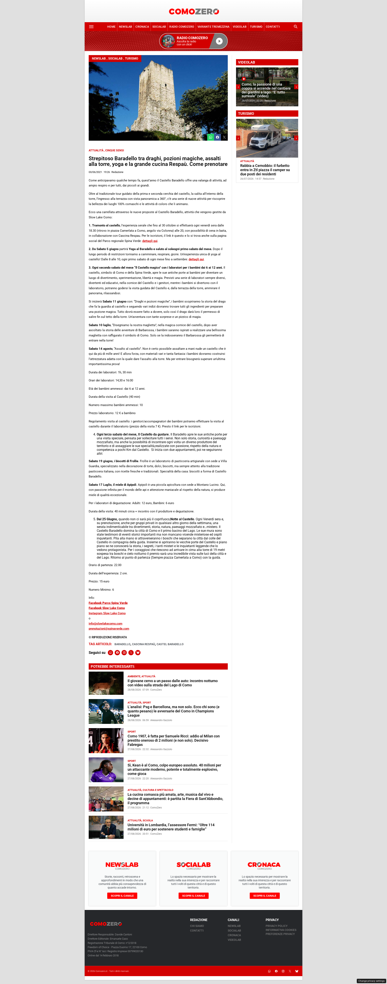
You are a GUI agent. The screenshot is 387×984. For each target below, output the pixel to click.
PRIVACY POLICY (277, 925)
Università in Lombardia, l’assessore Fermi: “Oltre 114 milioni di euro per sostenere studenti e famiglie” (171, 827)
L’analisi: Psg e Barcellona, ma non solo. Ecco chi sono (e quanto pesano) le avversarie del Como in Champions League (174, 711)
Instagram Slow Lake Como (107, 613)
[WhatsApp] (110, 652)
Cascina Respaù (143, 644)
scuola (148, 820)
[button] (193, 41)
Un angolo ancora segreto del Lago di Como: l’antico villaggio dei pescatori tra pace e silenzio (265, 170)
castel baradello (170, 644)
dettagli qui (149, 241)
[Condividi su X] (224, 137)
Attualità (96, 150)
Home (111, 26)
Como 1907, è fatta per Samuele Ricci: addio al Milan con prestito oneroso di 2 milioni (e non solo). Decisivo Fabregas (174, 740)
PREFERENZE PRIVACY (280, 934)
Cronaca (142, 26)
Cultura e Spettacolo (158, 789)
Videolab (240, 26)
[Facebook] (117, 652)
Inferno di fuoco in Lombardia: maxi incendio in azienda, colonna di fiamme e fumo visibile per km (266, 90)
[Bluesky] (137, 652)
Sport (147, 702)
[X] (131, 652)
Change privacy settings (371, 981)
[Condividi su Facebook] (217, 137)
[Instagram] (124, 652)
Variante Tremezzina (213, 26)
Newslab (125, 26)
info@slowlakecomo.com (105, 623)
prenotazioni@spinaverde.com (109, 628)
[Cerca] (295, 26)
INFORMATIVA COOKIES (281, 930)
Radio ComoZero (181, 26)
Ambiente (134, 676)
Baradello (122, 644)
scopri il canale (122, 895)
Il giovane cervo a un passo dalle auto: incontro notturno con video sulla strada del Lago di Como (173, 683)
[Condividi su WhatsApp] (210, 137)
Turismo (256, 26)
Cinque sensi (114, 150)
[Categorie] (91, 26)
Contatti (273, 26)
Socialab (159, 26)
